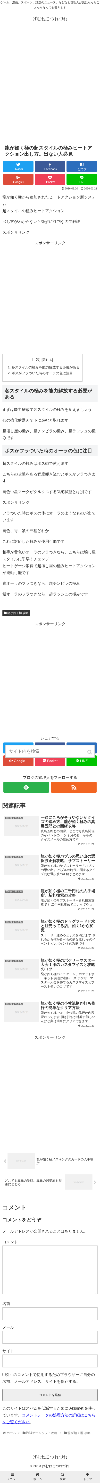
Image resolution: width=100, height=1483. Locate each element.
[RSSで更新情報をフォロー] (74, 787)
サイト (8, 1351)
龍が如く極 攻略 (17, 613)
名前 (6, 1304)
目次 (36, 359)
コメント (10, 1242)
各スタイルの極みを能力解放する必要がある (46, 367)
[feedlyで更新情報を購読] (26, 787)
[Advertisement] (50, 85)
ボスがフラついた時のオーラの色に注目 (42, 373)
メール (8, 1327)
